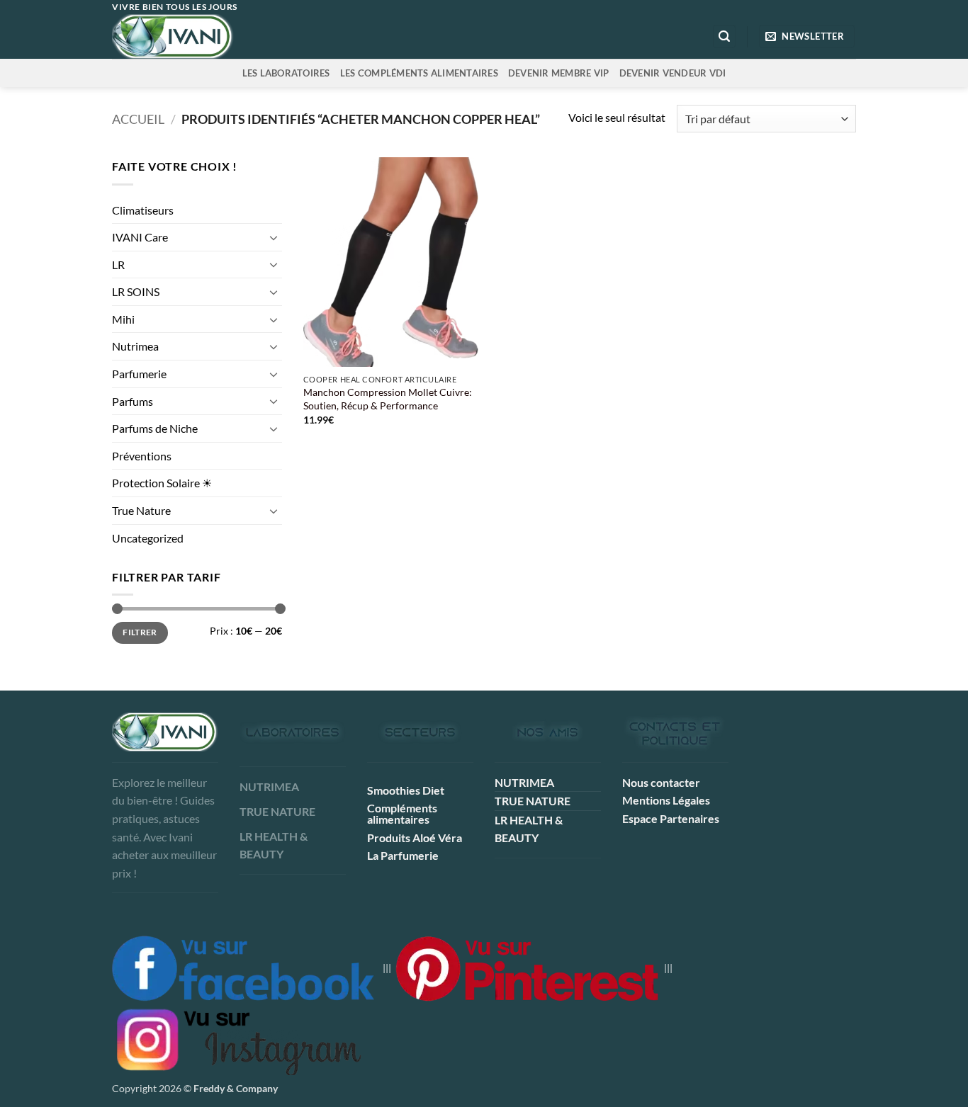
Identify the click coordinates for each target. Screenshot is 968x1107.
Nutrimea (135, 346)
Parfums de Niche (155, 428)
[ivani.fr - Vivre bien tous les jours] (202, 36)
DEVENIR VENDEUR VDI (672, 73)
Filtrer (140, 632)
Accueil (138, 119)
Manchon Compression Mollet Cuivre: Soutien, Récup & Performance (387, 398)
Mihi (123, 319)
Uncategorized (148, 538)
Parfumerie (139, 373)
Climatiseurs (143, 210)
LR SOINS (135, 291)
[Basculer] (273, 237)
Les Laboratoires (286, 73)
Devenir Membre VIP (558, 73)
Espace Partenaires (670, 818)
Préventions (141, 455)
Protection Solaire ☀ (162, 482)
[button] (724, 36)
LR (118, 264)
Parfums (132, 401)
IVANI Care (140, 237)
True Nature (141, 510)
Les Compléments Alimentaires (419, 73)
